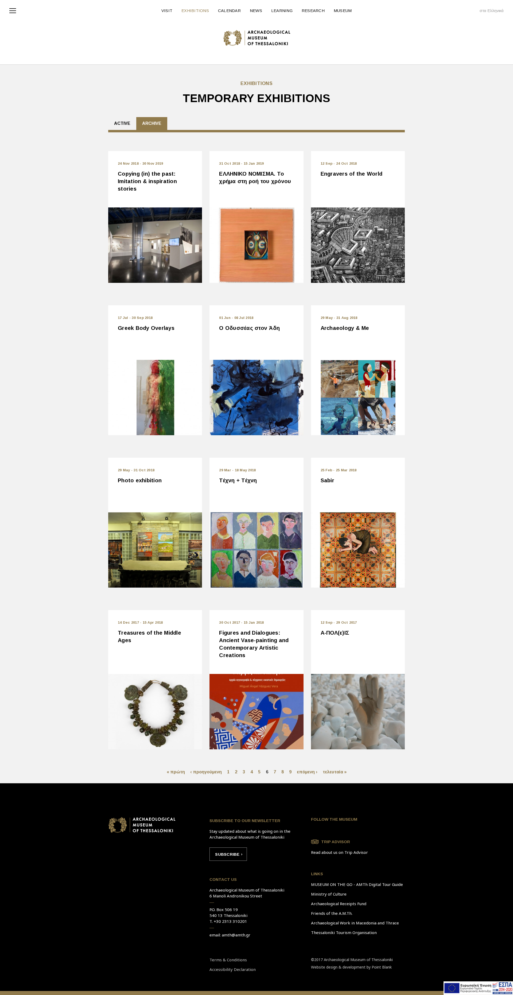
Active (122, 123)
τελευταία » (335, 772)
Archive (151, 123)
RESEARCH (313, 10)
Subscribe (227, 854)
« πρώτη (176, 772)
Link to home (142, 825)
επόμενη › (307, 772)
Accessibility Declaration (232, 969)
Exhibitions (256, 83)
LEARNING (282, 10)
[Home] (256, 38)
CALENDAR (229, 10)
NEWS (256, 10)
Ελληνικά (495, 10)
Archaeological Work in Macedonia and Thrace (355, 922)
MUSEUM (343, 10)
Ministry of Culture (329, 894)
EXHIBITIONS (195, 10)
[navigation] (14, 10)
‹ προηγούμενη (206, 772)
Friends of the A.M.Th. (331, 913)
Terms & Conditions (228, 959)
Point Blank (382, 967)
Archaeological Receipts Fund (338, 903)
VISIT (166, 10)
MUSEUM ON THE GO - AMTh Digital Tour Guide (357, 884)
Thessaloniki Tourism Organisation (344, 932)
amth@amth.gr (236, 935)
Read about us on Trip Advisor (339, 852)
